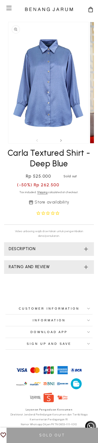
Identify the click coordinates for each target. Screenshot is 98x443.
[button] (9, 8)
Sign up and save (49, 343)
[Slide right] (61, 140)
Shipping (42, 192)
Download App (49, 332)
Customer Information (49, 308)
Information (49, 320)
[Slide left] (37, 140)
